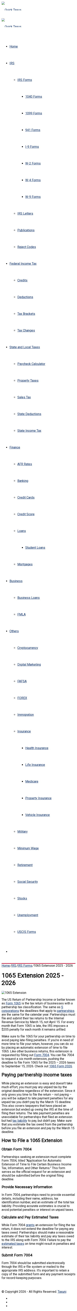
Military (22, 831)
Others (14, 631)
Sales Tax (24, 397)
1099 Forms (33, 113)
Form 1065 (13, 1003)
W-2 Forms (33, 163)
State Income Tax (29, 431)
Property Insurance (38, 798)
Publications (26, 230)
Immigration (25, 715)
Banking (22, 481)
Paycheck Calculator (31, 364)
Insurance (24, 731)
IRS (11, 63)
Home (13, 46)
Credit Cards (26, 497)
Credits (22, 280)
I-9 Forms (32, 147)
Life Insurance (35, 765)
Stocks (22, 898)
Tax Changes (26, 330)
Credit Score (26, 514)
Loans (21, 531)
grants (30, 1225)
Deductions (25, 297)
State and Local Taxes (24, 347)
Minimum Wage (28, 848)
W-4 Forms (33, 180)
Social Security (27, 882)
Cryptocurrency (27, 648)
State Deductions (29, 414)
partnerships (65, 1011)
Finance (14, 447)
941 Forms (32, 130)
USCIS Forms (26, 932)
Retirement (25, 865)
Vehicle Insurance (37, 815)
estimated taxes (13, 1244)
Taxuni (62, 1292)
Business (16, 581)
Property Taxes (27, 380)
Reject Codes (26, 247)
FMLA (21, 614)
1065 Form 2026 (60, 1066)
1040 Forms (33, 96)
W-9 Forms (33, 197)
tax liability (19, 1121)
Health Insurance (36, 748)
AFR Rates (24, 464)
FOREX (22, 698)
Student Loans (35, 547)
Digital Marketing (29, 664)
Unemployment (27, 915)
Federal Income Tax (23, 264)
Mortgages (25, 564)
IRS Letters (25, 213)
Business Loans (28, 598)
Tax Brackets (26, 314)
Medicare (31, 781)
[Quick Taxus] (11, 10)
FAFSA (22, 681)
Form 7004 (41, 1055)
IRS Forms (24, 80)
